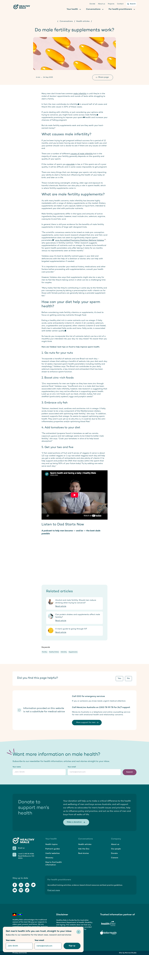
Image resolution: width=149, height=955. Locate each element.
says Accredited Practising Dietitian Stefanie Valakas (79, 240)
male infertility (79, 94)
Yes (119, 678)
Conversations (66, 21)
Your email (72, 767)
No (128, 678)
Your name (17, 767)
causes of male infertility (81, 154)
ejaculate (70, 164)
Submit (129, 772)
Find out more (53, 890)
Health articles (83, 21)
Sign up (72, 946)
